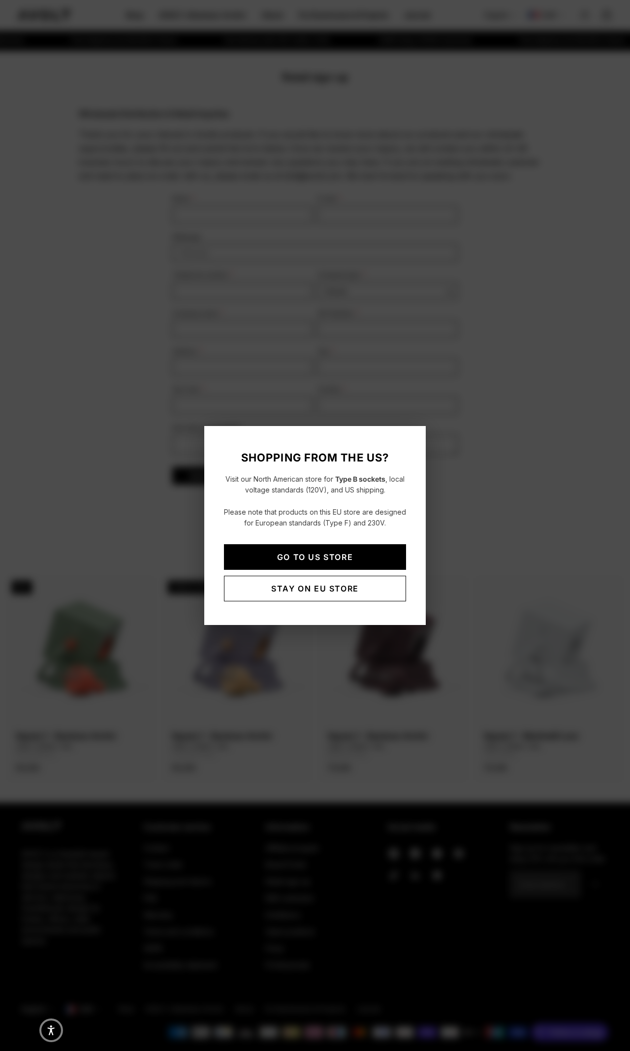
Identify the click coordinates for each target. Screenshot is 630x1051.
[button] (51, 1030)
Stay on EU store (315, 588)
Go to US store (315, 557)
